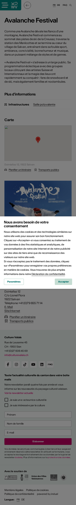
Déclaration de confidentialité (48, 274)
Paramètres (14, 281)
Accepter (63, 281)
